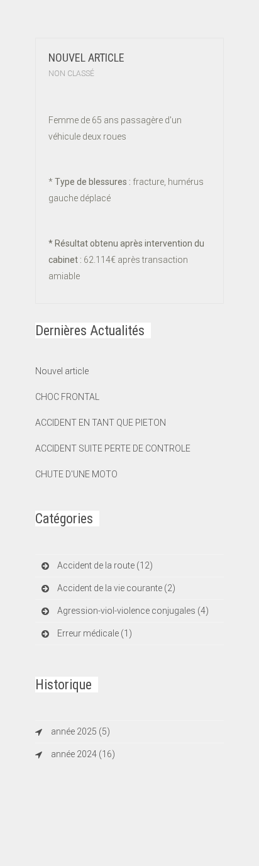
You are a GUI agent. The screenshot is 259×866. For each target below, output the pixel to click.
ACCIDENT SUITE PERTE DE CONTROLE (112, 448)
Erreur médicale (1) (94, 633)
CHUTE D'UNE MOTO (76, 474)
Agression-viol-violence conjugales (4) (133, 611)
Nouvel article (86, 57)
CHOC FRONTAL (67, 397)
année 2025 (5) (80, 731)
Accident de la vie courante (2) (116, 588)
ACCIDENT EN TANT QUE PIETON (100, 423)
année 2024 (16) (83, 754)
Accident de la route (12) (105, 565)
